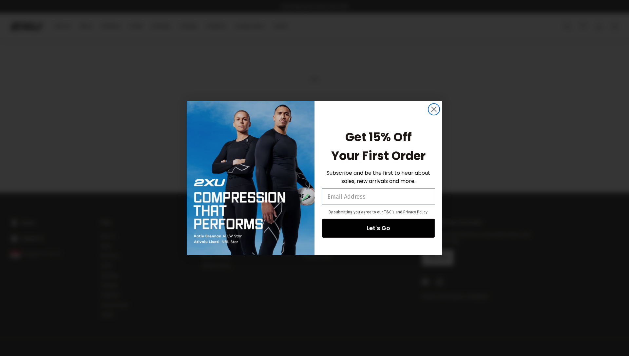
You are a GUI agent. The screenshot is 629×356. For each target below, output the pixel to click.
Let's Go (378, 228)
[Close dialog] (434, 109)
